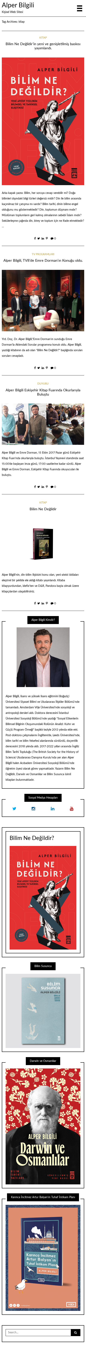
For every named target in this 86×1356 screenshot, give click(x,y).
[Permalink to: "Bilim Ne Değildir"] (43, 542)
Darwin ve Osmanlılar (29, 774)
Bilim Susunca (55, 774)
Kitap (43, 38)
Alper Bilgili (18, 5)
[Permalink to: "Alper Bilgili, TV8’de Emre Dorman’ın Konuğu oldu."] (43, 300)
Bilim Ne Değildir (43, 509)
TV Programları (43, 254)
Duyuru (43, 384)
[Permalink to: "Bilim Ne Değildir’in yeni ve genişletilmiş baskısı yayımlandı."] (43, 121)
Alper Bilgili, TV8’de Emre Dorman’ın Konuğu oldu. (43, 260)
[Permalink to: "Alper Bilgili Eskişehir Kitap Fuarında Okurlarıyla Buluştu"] (43, 424)
